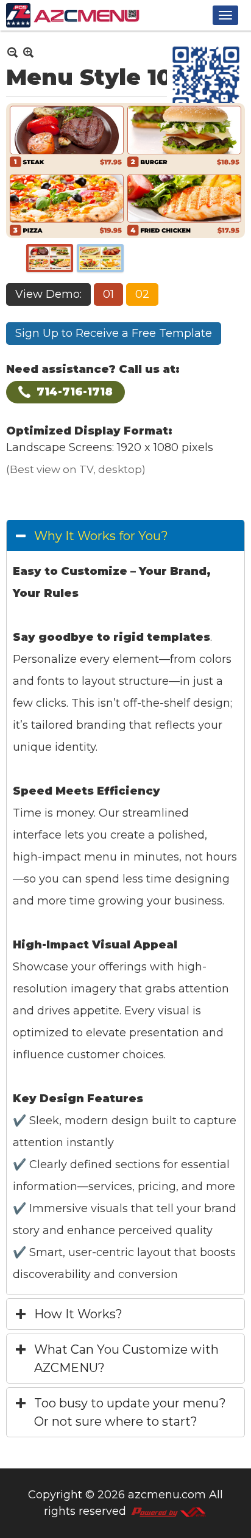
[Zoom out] (28, 52)
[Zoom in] (12, 52)
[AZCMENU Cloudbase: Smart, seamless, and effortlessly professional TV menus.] (73, 15)
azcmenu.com (167, 1494)
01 (108, 294)
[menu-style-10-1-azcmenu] (49, 258)
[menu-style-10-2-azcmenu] (100, 258)
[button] (225, 15)
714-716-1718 (75, 392)
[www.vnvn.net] (168, 1511)
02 (142, 294)
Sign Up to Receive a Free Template (113, 333)
